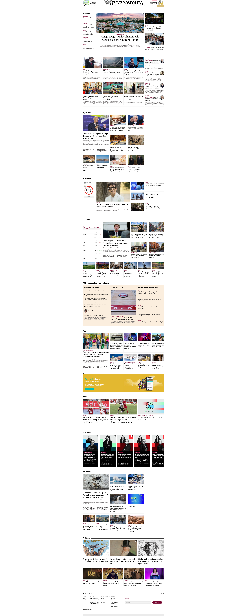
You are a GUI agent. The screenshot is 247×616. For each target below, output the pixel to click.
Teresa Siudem (92, 310)
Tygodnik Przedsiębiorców (92, 307)
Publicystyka (121, 5)
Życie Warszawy (114, 606)
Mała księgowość (114, 602)
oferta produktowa (102, 612)
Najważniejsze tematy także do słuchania (150, 418)
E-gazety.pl (113, 599)
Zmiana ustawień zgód (94, 599)
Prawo (110, 5)
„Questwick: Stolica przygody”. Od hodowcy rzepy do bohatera (95, 560)
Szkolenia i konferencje (87, 609)
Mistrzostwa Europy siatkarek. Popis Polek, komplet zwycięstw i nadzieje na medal (95, 419)
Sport (145, 5)
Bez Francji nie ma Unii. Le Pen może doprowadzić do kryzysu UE (124, 456)
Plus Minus (128, 5)
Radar (140, 5)
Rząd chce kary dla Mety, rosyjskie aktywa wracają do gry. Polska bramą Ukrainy (107, 456)
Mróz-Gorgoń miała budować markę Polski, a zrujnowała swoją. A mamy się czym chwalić (159, 456)
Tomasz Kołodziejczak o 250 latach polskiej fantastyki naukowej (90, 455)
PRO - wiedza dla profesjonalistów (96, 283)
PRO (115, 5)
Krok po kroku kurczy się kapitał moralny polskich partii (142, 455)
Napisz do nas (85, 601)
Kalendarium (93, 612)
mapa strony (85, 612)
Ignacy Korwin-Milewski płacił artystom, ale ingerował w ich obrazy (122, 561)
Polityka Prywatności (94, 598)
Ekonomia (104, 5)
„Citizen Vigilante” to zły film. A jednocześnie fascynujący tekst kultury (111, 583)
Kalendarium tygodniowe (91, 287)
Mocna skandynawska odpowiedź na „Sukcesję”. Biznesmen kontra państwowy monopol (133, 583)
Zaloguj (160, 5)
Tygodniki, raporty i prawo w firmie (148, 287)
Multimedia (87, 433)
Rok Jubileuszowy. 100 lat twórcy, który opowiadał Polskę (91, 582)
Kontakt (84, 599)
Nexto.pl (113, 601)
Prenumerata (103, 601)
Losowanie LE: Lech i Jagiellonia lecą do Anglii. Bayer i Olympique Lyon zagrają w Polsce (123, 421)
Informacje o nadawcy (94, 602)
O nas (84, 598)
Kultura (134, 5)
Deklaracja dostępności (94, 603)
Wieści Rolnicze (114, 604)
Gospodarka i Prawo (117, 287)
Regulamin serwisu (94, 601)
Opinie (146, 57)
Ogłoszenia (103, 599)
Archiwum (103, 602)
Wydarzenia (96, 5)
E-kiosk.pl (113, 598)
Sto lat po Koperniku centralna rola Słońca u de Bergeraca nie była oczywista (150, 561)
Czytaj (88, 196)
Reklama (102, 598)
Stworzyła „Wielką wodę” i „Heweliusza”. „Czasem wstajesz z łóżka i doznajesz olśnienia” (154, 583)
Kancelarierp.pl (114, 603)
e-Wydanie (153, 5)
